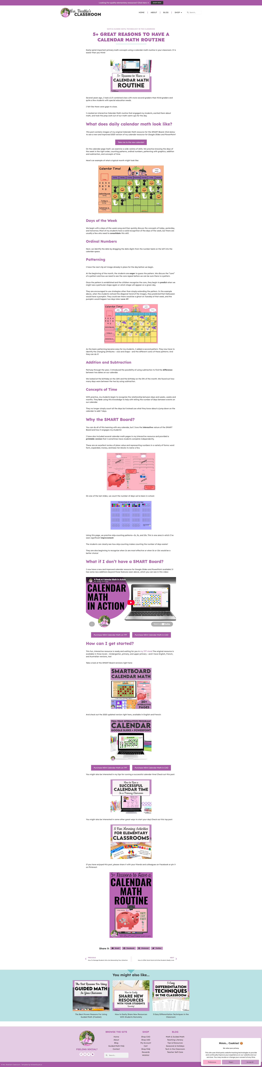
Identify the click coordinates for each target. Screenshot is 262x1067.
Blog (165, 12)
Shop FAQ (145, 1049)
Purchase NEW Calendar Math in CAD (151, 635)
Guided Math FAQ (116, 1046)
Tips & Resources (175, 1043)
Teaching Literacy (175, 1040)
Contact (116, 1049)
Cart (146, 1046)
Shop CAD (145, 1037)
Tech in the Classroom (175, 1049)
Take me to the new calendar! (131, 142)
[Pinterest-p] (88, 1054)
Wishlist (145, 1055)
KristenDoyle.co (36, 1065)
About (154, 12)
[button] (115, 948)
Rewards (146, 1052)
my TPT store (146, 651)
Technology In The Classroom (141, 29)
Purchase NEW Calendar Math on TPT (110, 635)
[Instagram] (85, 1054)
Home (141, 12)
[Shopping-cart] (92, 1054)
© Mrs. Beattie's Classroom (10, 1065)
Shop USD (145, 1040)
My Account (145, 1043)
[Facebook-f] (81, 1054)
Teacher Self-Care (175, 1052)
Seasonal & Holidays (175, 1046)
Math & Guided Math (116, 29)
